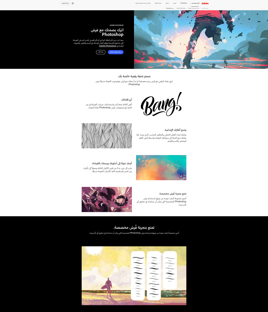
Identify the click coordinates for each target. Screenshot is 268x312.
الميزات (174, 3)
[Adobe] (205, 3)
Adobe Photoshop (181, 8)
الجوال (167, 3)
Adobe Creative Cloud (193, 8)
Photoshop (183, 3)
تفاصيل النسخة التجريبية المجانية (143, 3)
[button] (72, 3)
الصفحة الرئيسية (205, 8)
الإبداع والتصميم (195, 3)
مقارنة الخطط (158, 3)
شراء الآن (100, 52)
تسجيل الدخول (65, 3)
